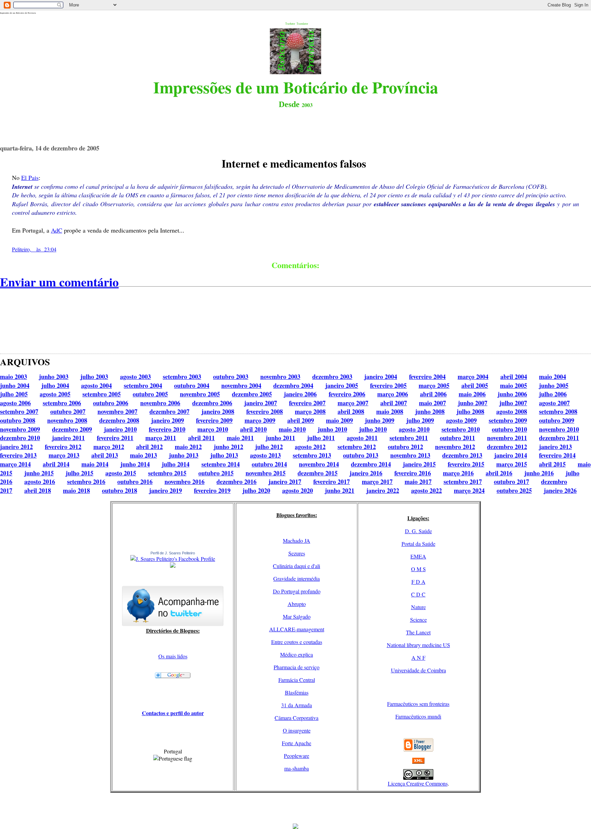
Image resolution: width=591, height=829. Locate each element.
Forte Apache (296, 743)
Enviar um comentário (59, 282)
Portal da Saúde (418, 543)
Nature (418, 606)
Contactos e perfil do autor (173, 713)
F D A (418, 581)
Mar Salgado (297, 616)
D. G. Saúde (418, 531)
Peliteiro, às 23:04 (34, 249)
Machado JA (296, 540)
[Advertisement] (295, 808)
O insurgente (297, 730)
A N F (418, 657)
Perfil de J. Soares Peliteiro (172, 553)
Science (418, 619)
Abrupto (297, 603)
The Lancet (418, 632)
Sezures (296, 553)
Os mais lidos (172, 656)
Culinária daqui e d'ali (296, 565)
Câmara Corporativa (296, 717)
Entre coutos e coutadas (296, 641)
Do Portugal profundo (296, 591)
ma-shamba (296, 768)
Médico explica (296, 654)
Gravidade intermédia (296, 578)
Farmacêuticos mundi (418, 716)
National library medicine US (418, 644)
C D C (418, 594)
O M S (418, 569)
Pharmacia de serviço (296, 667)
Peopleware (296, 755)
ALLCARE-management (296, 629)
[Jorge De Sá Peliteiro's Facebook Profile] (172, 558)
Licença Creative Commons (418, 783)
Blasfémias (296, 692)
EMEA (418, 556)
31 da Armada (296, 705)
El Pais (30, 177)
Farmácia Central (296, 679)
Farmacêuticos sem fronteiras (418, 703)
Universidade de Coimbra (418, 670)
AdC (56, 230)
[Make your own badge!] (172, 566)
